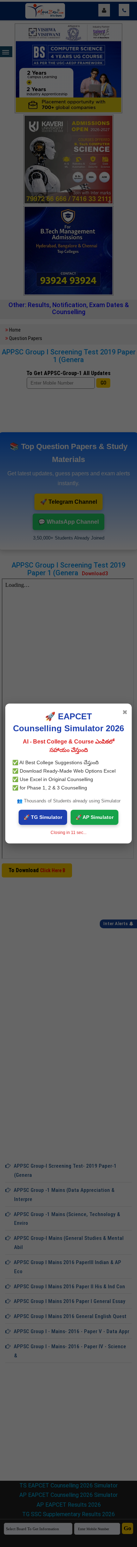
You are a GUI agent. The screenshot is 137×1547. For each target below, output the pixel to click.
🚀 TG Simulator (43, 817)
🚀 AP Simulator (94, 817)
